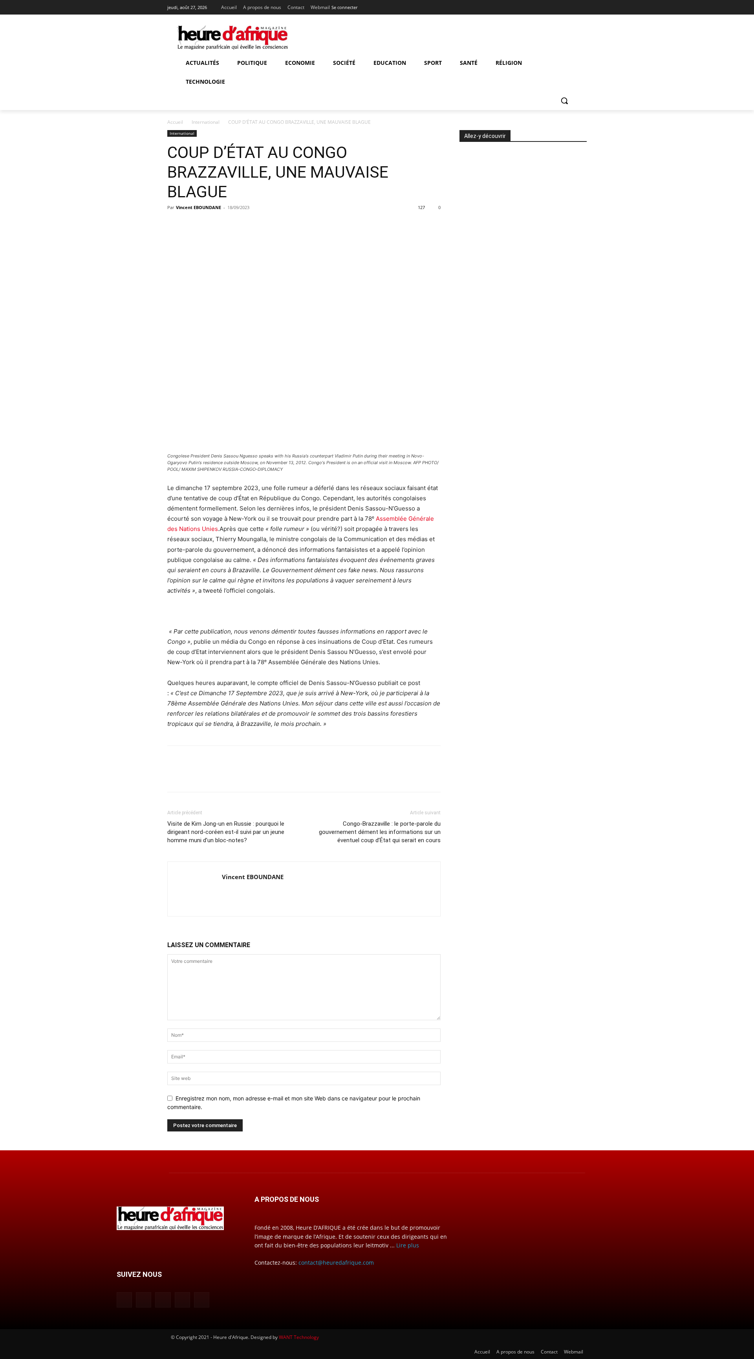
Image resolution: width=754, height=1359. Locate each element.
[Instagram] (549, 5)
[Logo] (233, 38)
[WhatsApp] (229, 225)
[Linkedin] (560, 5)
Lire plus (407, 1245)
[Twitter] (582, 5)
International (206, 122)
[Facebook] (538, 5)
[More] (248, 225)
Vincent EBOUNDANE (198, 207)
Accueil (175, 122)
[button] (564, 100)
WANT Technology (299, 1337)
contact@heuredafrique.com (336, 1262)
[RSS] (571, 5)
